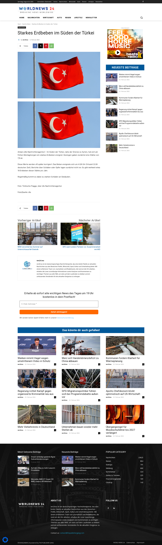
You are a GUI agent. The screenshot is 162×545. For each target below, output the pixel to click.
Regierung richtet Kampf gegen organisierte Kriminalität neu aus (35, 392)
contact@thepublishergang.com (72, 533)
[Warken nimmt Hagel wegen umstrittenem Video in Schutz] (111, 77)
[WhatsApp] (51, 45)
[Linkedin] (114, 508)
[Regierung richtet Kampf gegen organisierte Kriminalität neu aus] (111, 112)
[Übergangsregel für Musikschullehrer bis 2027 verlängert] (125, 414)
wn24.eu (25, 40)
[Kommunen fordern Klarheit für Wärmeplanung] (111, 101)
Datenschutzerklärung (65, 318)
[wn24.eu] (19, 40)
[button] (141, 17)
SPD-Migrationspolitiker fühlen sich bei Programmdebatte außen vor (131, 123)
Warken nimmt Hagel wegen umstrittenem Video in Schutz (34, 360)
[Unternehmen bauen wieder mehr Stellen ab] (81, 414)
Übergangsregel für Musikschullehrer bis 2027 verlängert (120, 429)
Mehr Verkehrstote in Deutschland (36, 426)
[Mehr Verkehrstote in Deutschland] (111, 148)
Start (19, 24)
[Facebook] (143, 1)
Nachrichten (26, 24)
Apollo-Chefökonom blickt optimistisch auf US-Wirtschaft (123, 392)
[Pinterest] (46, 45)
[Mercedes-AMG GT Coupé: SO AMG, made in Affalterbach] (23, 482)
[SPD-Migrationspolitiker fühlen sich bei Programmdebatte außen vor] (111, 124)
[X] (40, 45)
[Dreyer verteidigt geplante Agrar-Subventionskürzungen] (23, 460)
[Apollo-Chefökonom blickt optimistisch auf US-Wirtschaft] (111, 136)
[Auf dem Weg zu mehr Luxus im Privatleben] (23, 471)
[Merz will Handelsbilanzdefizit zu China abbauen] (111, 89)
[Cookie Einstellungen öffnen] (5, 542)
